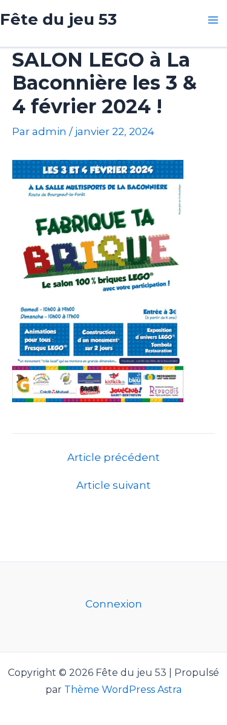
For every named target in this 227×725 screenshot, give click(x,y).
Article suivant (113, 485)
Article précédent (113, 457)
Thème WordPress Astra (123, 689)
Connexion (113, 604)
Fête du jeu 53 (58, 19)
